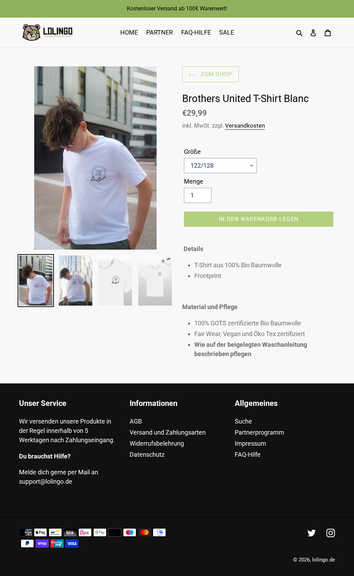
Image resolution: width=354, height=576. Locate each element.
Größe (192, 151)
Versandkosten (245, 125)
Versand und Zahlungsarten (168, 432)
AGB (136, 421)
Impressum (250, 443)
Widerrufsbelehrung (157, 443)
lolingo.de (323, 560)
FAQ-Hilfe (248, 454)
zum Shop (215, 74)
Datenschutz (147, 454)
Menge (193, 181)
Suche (243, 421)
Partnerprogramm (259, 432)
